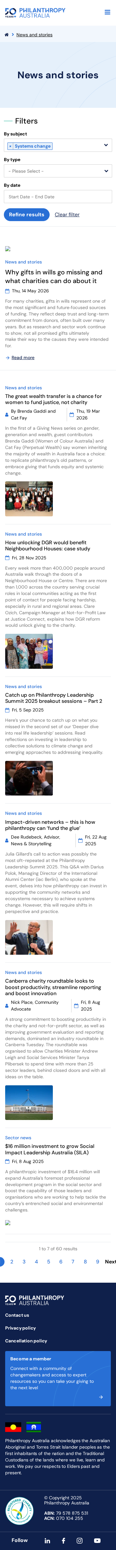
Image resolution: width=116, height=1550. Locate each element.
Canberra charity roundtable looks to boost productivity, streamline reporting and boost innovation (53, 986)
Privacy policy (20, 1328)
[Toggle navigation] (107, 12)
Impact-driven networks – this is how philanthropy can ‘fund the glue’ (50, 825)
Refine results (26, 214)
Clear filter (67, 214)
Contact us (17, 1315)
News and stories (34, 35)
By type (12, 159)
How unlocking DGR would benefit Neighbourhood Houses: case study (47, 545)
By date (12, 185)
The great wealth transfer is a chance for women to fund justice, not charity (53, 399)
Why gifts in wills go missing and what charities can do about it (53, 276)
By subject (15, 134)
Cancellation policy (26, 1341)
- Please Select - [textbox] (26, 171)
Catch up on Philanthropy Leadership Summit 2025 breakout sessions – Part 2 (53, 698)
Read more (23, 357)
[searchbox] (56, 147)
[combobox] (58, 145)
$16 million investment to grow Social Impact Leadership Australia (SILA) (49, 1149)
